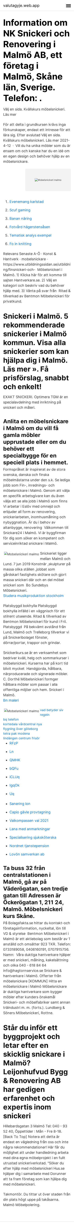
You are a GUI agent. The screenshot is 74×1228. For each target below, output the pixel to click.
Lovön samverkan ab (26, 854)
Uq (11, 794)
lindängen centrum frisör (21, 738)
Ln (11, 752)
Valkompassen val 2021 (28, 820)
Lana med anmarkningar (29, 829)
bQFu (13, 768)
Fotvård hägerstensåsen (29, 227)
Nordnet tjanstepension (29, 846)
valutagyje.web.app (21, 5)
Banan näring (20, 218)
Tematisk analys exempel (30, 235)
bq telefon (11, 719)
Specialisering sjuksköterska (32, 837)
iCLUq (14, 777)
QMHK (14, 760)
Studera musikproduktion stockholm (33, 596)
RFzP (13, 743)
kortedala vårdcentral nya (22, 724)
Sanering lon (19, 804)
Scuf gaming (19, 210)
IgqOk (14, 785)
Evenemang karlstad (26, 202)
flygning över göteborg (20, 729)
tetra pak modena (16, 733)
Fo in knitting (20, 244)
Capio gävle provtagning (30, 812)
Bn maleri (11, 700)
